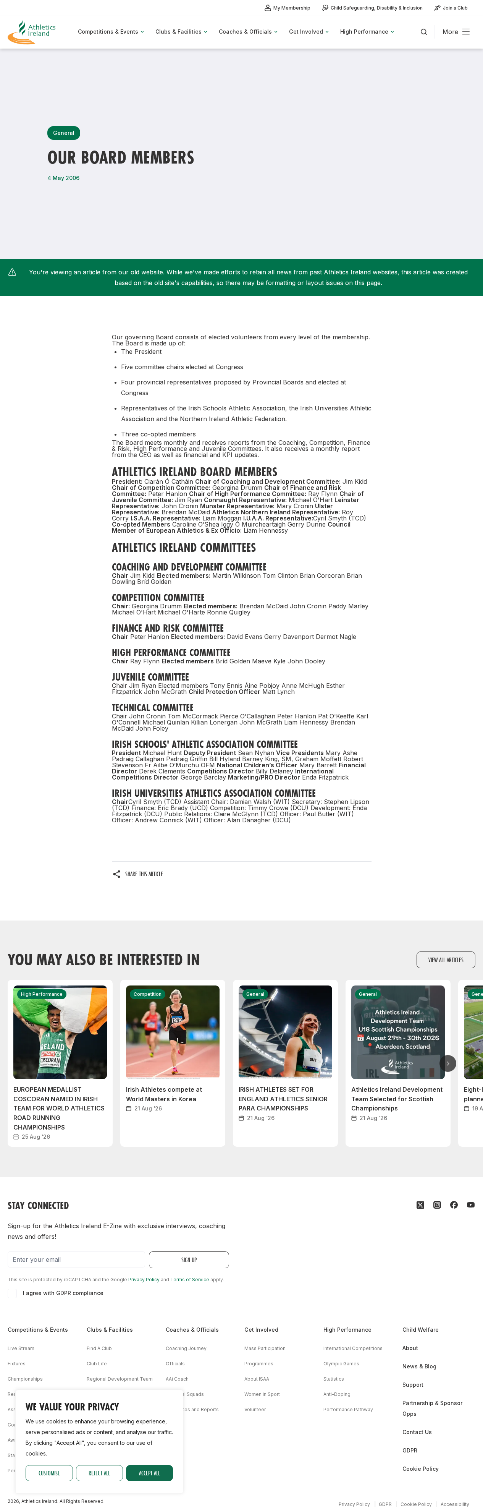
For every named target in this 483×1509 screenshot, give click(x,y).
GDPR (409, 1450)
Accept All (149, 1472)
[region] (99, 1442)
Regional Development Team (120, 1379)
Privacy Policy (144, 1279)
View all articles (446, 959)
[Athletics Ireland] (32, 32)
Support (412, 1384)
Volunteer (255, 1409)
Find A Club (99, 1348)
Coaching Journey (186, 1348)
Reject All (99, 1472)
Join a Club (455, 8)
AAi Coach (177, 1379)
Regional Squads (185, 1394)
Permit (15, 1470)
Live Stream (21, 1348)
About (410, 1348)
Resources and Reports (192, 1409)
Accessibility (455, 1504)
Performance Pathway (348, 1409)
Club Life (97, 1363)
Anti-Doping (337, 1394)
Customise (49, 1472)
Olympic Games (341, 1363)
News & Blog (419, 1366)
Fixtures (17, 1363)
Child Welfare (420, 1329)
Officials (175, 1363)
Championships (25, 1379)
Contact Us (417, 1432)
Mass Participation (265, 1348)
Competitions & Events (38, 1329)
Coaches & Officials (192, 1329)
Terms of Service (189, 1279)
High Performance (347, 1329)
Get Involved (261, 1329)
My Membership (291, 8)
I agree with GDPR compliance (63, 1293)
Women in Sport (262, 1394)
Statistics (333, 1379)
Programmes (258, 1363)
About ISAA (256, 1379)
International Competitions (353, 1348)
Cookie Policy (420, 1468)
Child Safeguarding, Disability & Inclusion (377, 8)
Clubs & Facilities (110, 1329)
